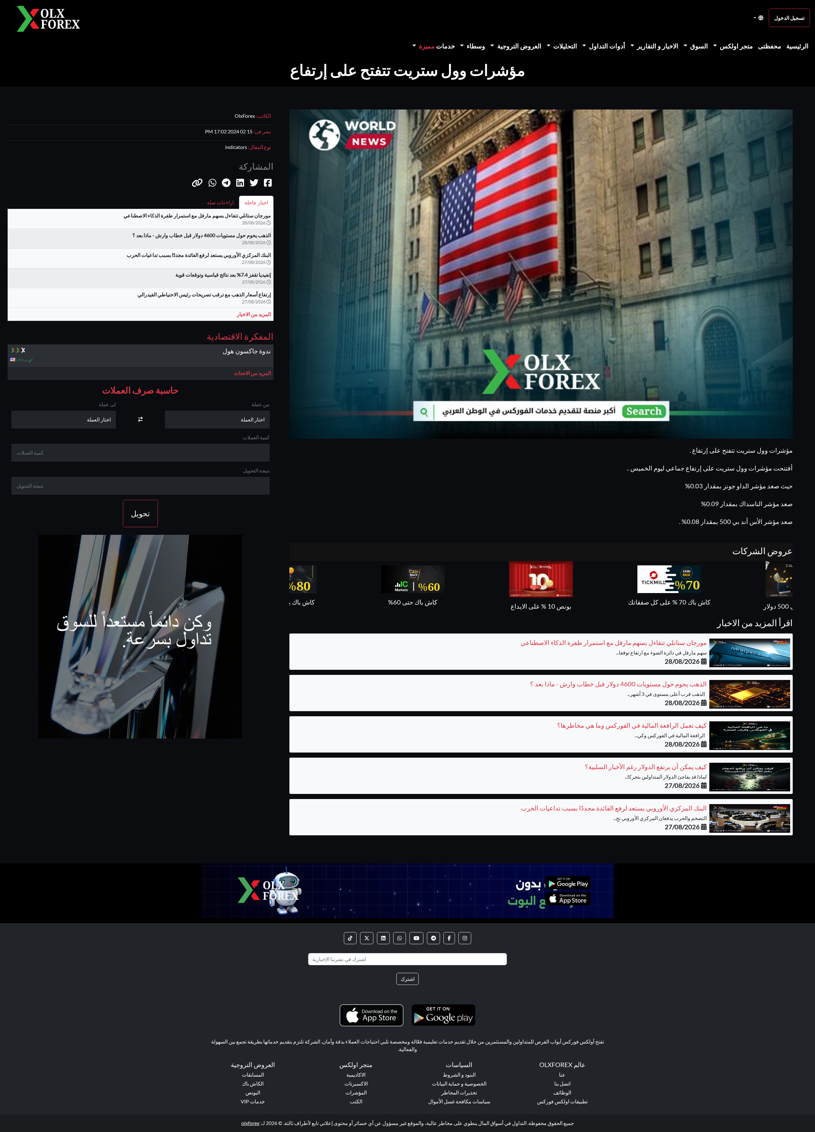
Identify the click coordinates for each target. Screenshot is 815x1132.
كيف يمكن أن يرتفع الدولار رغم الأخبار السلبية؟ (646, 766)
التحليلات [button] (564, 46)
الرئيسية (797, 46)
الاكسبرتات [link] (356, 1083)
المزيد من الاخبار (254, 314)
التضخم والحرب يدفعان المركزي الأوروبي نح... (660, 818)
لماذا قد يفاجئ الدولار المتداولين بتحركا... (666, 777)
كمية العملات (256, 437)
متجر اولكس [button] (736, 46)
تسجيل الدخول (789, 18)
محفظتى (769, 46)
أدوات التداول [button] (606, 46)
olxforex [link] (250, 1123)
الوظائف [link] (562, 1092)
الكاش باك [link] (253, 1083)
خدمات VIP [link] (253, 1101)
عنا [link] (562, 1075)
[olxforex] (51, 18)
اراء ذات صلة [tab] (220, 202)
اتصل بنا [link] (562, 1083)
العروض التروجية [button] (519, 46)
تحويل (140, 513)
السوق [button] (698, 46)
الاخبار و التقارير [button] (657, 46)
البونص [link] (252, 1092)
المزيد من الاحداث (252, 373)
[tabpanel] (140, 267)
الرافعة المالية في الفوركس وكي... (670, 735)
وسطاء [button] (475, 46)
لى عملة (107, 404)
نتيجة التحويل (256, 470)
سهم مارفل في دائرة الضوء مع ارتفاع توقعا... (661, 652)
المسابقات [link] (253, 1075)
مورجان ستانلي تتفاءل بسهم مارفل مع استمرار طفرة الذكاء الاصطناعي (197, 215)
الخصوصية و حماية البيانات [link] (459, 1083)
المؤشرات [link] (356, 1092)
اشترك (407, 979)
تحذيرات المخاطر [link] (459, 1092)
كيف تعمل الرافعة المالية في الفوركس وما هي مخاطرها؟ (632, 725)
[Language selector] (758, 18)
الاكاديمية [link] (355, 1075)
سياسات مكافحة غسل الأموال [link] (459, 1101)
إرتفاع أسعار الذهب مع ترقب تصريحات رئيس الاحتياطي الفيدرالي (204, 294)
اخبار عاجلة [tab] (256, 202)
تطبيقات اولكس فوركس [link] (562, 1101)
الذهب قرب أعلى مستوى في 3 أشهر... (667, 694)
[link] (464, 938)
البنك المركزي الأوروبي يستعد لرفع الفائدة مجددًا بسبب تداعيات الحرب (199, 255)
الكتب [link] (356, 1101)
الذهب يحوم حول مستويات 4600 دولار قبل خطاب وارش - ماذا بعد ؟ (201, 235)
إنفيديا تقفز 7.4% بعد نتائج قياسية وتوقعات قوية (223, 275)
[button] (197, 182)
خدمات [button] (437, 46)
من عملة (261, 404)
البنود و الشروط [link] (459, 1075)
